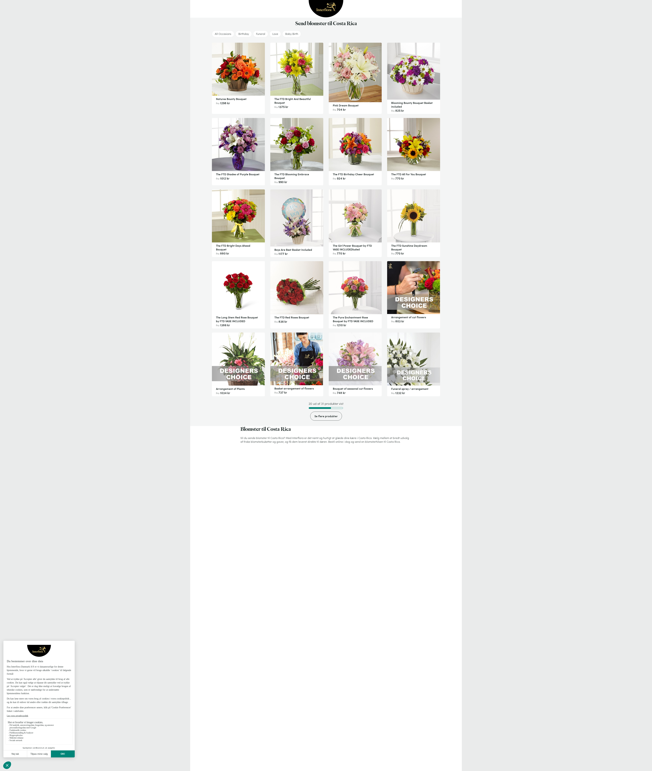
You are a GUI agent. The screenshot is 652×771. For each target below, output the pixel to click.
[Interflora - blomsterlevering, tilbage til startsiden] (326, 9)
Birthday (243, 34)
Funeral (260, 34)
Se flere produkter (326, 416)
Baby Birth (291, 34)
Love (275, 34)
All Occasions (223, 34)
